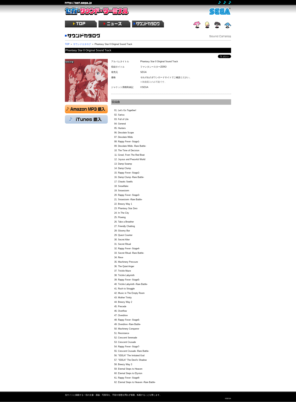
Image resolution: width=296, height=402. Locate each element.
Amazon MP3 (86, 109)
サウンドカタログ (82, 44)
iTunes (86, 119)
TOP (67, 44)
